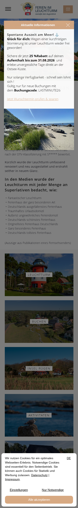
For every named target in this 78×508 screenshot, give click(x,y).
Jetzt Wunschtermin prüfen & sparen (32, 99)
